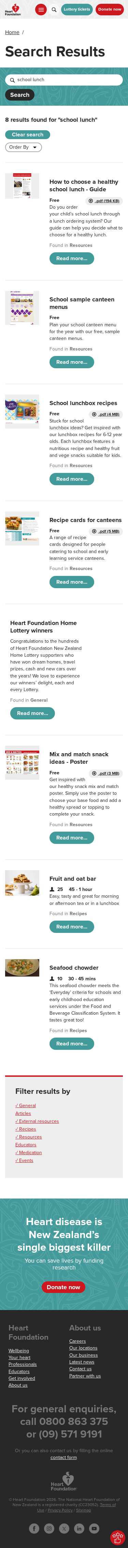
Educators (26, 1145)
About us (18, 1385)
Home (12, 32)
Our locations (83, 1348)
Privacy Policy (60, 1510)
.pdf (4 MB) (108, 414)
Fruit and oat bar (72, 878)
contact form (64, 1457)
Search (19, 95)
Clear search (27, 134)
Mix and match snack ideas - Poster (79, 757)
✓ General (25, 1105)
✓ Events (24, 1160)
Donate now (109, 9)
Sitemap (83, 1510)
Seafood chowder (73, 967)
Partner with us (85, 1376)
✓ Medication (28, 1153)
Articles (23, 1113)
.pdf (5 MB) (108, 531)
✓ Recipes (25, 1129)
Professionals (23, 1364)
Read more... (71, 258)
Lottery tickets (77, 9)
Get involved (22, 1378)
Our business (83, 1355)
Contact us (80, 1369)
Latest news (82, 1362)
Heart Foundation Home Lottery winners (43, 626)
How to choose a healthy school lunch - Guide (83, 185)
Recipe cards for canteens (85, 520)
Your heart (19, 1357)
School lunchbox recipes (83, 403)
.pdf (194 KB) (107, 201)
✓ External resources (37, 1121)
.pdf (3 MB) (108, 773)
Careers (77, 1341)
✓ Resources (28, 1137)
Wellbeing (19, 1351)
